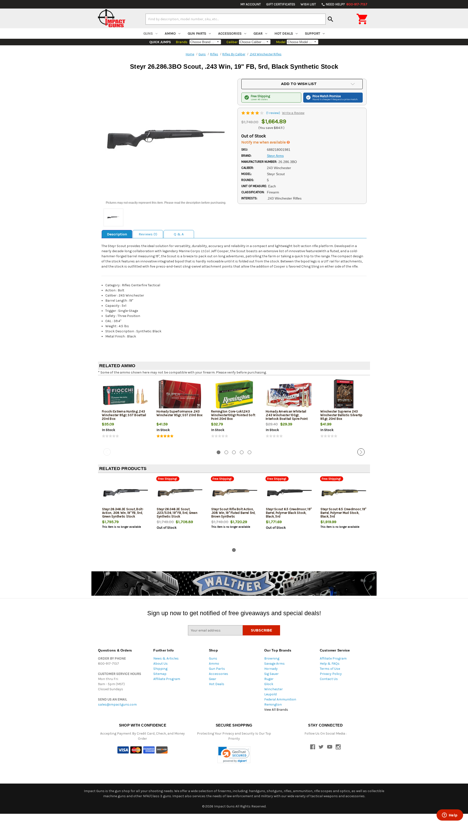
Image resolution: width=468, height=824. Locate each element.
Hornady (271, 669)
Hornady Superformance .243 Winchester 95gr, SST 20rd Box (179, 413)
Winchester (273, 689)
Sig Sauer (271, 674)
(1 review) (273, 113)
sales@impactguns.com (117, 704)
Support (312, 33)
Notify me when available (264, 142)
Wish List (308, 4)
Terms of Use (330, 669)
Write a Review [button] (293, 113)
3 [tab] (234, 452)
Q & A (179, 234)
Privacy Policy (331, 674)
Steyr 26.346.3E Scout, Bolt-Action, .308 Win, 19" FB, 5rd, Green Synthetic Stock (123, 512)
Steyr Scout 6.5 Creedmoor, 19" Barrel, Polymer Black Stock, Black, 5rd (289, 512)
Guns (148, 33)
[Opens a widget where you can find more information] (449, 815)
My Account (250, 4)
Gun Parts (197, 33)
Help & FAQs (330, 663)
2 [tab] (226, 452)
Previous (107, 452)
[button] (234, 755)
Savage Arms (274, 663)
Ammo (170, 33)
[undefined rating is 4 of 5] (252, 113)
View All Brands (276, 710)
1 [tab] (218, 452)
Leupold (270, 694)
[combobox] (236, 19)
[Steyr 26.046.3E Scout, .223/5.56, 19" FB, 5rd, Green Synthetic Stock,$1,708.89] (180, 492)
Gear (258, 33)
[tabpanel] (125, 413)
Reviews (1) (148, 234)
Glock (268, 684)
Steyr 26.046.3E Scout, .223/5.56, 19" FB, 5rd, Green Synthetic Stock (177, 512)
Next (361, 452)
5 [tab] (249, 452)
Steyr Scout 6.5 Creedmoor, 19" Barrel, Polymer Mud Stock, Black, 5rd (343, 512)
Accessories (230, 33)
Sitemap (159, 674)
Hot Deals (283, 33)
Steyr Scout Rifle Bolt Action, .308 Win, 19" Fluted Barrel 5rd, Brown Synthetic (233, 512)
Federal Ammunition (280, 699)
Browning (271, 658)
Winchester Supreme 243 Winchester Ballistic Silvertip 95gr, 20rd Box (341, 415)
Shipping (160, 669)
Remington (273, 704)
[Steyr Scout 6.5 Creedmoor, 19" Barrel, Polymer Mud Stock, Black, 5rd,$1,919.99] (344, 492)
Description (117, 234)
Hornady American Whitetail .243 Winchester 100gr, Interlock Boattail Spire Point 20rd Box (287, 417)
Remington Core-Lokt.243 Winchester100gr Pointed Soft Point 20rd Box (233, 415)
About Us (160, 663)
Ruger (268, 679)
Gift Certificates (280, 4)
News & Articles (166, 658)
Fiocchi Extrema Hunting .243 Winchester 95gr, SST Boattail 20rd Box (124, 415)
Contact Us (329, 679)
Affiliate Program (166, 679)
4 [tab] (242, 452)
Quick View (125, 395)
